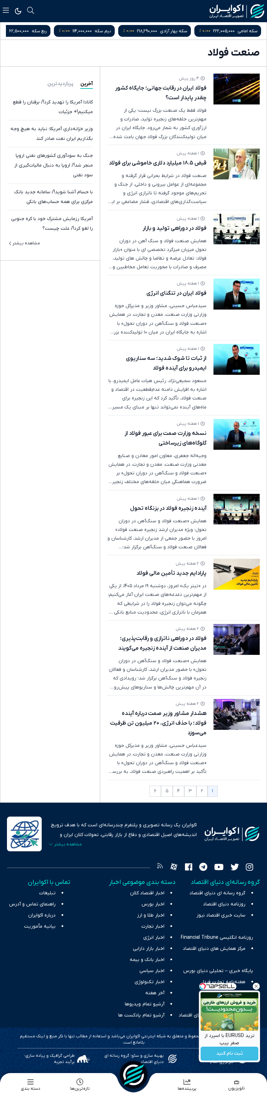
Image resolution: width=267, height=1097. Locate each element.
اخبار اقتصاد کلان (147, 893)
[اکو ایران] (237, 11)
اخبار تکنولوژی (149, 982)
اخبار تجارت (152, 926)
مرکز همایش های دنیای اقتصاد (214, 948)
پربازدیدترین (60, 84)
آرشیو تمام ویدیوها (144, 1004)
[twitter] (234, 868)
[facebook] (188, 868)
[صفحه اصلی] (133, 1075)
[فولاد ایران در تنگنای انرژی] (236, 294)
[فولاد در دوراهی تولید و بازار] (236, 229)
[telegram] (203, 868)
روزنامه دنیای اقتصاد (224, 904)
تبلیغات (47, 893)
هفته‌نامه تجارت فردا (224, 982)
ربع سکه (73, 31)
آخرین (86, 84)
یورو (13, 31)
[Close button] (256, 986)
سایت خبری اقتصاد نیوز (220, 915)
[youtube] (219, 868)
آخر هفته (154, 993)
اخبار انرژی (153, 937)
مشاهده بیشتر (26, 243)
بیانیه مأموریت (40, 926)
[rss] (160, 868)
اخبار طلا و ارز (150, 915)
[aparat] (174, 868)
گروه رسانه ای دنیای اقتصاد (217, 893)
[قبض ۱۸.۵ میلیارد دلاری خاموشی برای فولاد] (236, 164)
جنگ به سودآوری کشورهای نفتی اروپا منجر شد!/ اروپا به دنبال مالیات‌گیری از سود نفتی (53, 165)
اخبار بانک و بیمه (147, 959)
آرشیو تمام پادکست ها (141, 1015)
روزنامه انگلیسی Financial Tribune (217, 937)
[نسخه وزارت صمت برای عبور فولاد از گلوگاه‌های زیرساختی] (236, 434)
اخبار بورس (152, 904)
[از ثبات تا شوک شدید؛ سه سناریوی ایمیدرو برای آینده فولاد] (236, 359)
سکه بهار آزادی (208, 31)
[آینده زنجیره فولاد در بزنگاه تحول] (236, 509)
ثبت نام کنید (229, 1053)
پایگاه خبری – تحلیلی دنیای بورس (218, 971)
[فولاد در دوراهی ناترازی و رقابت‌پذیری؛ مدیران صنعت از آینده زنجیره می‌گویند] (236, 639)
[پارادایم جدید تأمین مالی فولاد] (236, 574)
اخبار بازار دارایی (148, 948)
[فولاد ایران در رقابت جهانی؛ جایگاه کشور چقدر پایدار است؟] (236, 89)
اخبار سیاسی (151, 971)
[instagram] (249, 868)
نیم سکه (137, 31)
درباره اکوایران (42, 915)
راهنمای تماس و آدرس (32, 904)
